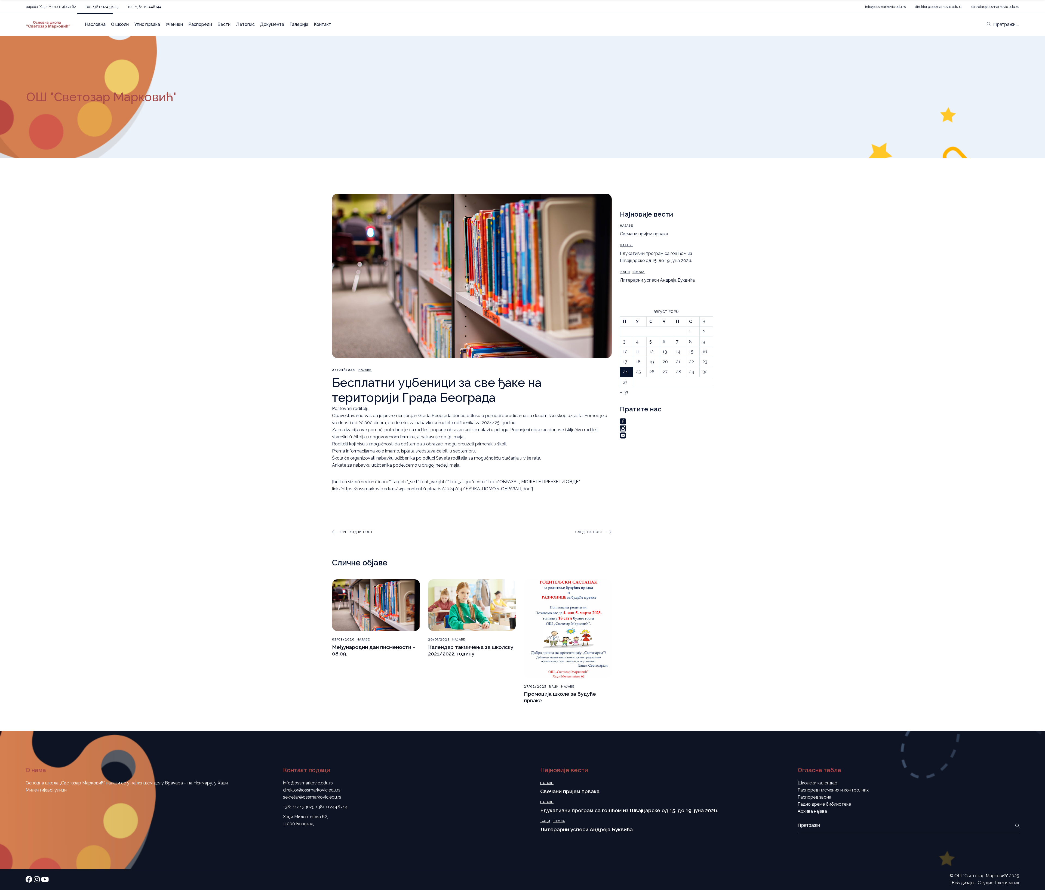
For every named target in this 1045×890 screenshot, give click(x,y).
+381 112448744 (332, 806)
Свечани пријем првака (644, 233)
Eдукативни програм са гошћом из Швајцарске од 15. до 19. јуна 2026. (629, 810)
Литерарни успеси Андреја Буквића (657, 280)
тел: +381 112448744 (144, 7)
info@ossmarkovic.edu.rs (885, 7)
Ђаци (554, 686)
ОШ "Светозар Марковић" (981, 875)
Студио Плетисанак (998, 882)
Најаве (365, 370)
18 (638, 361)
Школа (638, 272)
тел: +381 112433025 (101, 7)
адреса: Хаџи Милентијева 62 (51, 7)
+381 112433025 (299, 806)
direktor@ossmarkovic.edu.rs (938, 7)
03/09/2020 (343, 639)
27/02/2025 (535, 686)
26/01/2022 (439, 639)
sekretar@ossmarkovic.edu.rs (995, 7)
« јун (624, 392)
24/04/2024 (343, 370)
